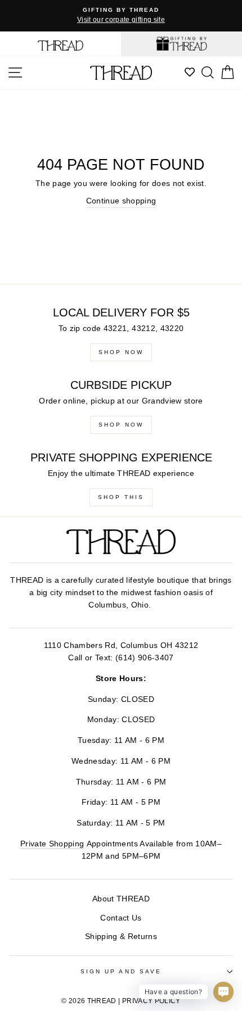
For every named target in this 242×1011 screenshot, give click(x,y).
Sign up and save (121, 971)
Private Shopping (52, 844)
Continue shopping (121, 201)
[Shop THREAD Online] (60, 43)
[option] (121, 16)
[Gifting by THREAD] (181, 43)
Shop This (121, 497)
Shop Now (121, 352)
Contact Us (120, 918)
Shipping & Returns (121, 936)
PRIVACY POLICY (151, 1001)
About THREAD (121, 899)
